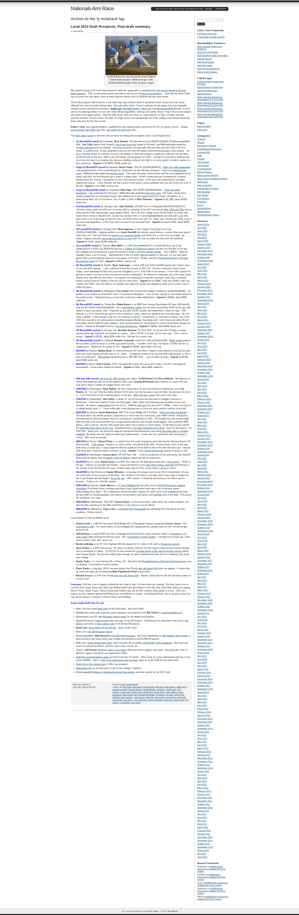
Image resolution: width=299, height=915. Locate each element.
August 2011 (203, 811)
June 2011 (202, 817)
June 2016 (202, 620)
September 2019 (205, 491)
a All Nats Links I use (207, 34)
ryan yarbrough (140, 700)
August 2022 (203, 379)
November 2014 (204, 682)
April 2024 (202, 317)
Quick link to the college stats (91, 664)
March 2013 (203, 748)
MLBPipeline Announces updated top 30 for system (211, 869)
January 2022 (203, 402)
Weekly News (203, 212)
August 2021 (203, 415)
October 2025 (203, 257)
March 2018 (203, 550)
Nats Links (202, 129)
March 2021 (203, 432)
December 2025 (204, 251)
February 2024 (204, 323)
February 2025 (204, 284)
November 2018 (204, 524)
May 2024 (202, 313)
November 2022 (204, 369)
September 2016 (205, 610)
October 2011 (203, 804)
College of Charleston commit (140, 248)
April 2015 (202, 666)
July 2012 (201, 775)
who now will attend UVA (126, 575)
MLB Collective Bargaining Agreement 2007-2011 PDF (210, 98)
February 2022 (204, 399)
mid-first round (116, 173)
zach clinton (136, 703)
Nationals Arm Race (92, 8)
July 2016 (201, 616)
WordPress (173, 911)
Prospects (202, 202)
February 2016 (204, 633)
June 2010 (202, 857)
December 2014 (204, 679)
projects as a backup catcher (126, 235)
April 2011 (202, 824)
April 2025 (202, 277)
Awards (200, 142)
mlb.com (142, 405)
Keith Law (116, 108)
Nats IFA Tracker (204, 65)
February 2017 (204, 593)
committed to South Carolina (141, 537)
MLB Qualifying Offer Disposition (212, 55)
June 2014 (202, 699)
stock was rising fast (126, 144)
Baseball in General (206, 146)
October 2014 (203, 686)
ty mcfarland (124, 703)
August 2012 (203, 771)
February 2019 (204, 514)
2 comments (77, 31)
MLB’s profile (175, 340)
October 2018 (203, 527)
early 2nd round (86, 147)
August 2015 (203, 653)
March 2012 (203, 788)
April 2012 (202, 784)
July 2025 (201, 267)
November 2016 (204, 603)
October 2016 (203, 606)
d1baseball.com (84, 668)
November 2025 (204, 254)
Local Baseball (131, 684)
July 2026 (201, 228)
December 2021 (204, 406)
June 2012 (202, 778)
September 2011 (205, 807)
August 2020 (203, 455)
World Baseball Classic (208, 215)
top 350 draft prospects (123, 635)
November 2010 (204, 840)
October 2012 (203, 765)
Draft (123, 684)
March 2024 (203, 320)
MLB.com (146, 108)
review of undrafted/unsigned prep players (114, 672)
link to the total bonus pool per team (120, 660)
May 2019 (202, 504)
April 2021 (202, 429)
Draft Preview (102, 620)
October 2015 (203, 646)
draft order (103, 608)
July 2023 (201, 343)
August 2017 (203, 574)
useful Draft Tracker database (157, 643)
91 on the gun (118, 478)
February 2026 (204, 244)
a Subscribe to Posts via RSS (211, 37)
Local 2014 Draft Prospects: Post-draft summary (110, 26)
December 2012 (204, 758)
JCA (199, 883)
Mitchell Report (204, 94)
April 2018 (202, 547)
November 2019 (204, 485)
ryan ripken (128, 700)
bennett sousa (149, 687)
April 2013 (202, 745)
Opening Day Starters (207, 72)
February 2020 (204, 475)
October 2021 (203, 412)
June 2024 (202, 310)
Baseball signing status (114, 616)
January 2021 (203, 438)
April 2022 (202, 392)
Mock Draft (94, 627)
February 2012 (204, 791)
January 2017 (203, 597)
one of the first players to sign (117, 238)
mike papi (150, 697)
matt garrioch (139, 697)
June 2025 (202, 270)
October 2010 (203, 844)
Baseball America (131, 108)
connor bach (125, 692)
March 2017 (203, 590)
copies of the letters (117, 650)
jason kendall (139, 695)
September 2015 (205, 649)
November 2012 (204, 761)
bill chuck (160, 687)
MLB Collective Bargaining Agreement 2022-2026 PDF (210, 115)
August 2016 (203, 613)
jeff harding (150, 695)
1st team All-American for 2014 (148, 428)
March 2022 (203, 396)
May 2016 (202, 623)
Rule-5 (200, 205)
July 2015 (201, 656)
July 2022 (201, 382)
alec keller (127, 687)
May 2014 (202, 702)
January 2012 (203, 794)
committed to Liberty (131, 307)
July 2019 (201, 498)
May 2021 (202, 425)
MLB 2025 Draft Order (207, 52)
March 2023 (203, 356)
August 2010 (203, 850)
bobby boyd (181, 687)
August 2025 (203, 264)
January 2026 (203, 247)
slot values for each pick (118, 130)
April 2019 (202, 508)
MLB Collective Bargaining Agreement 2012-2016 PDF (210, 104)
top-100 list (110, 627)
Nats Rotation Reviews (208, 188)
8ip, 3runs (110, 212)
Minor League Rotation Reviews (212, 179)
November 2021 (204, 409)
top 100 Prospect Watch (100, 631)
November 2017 (204, 564)
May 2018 (202, 544)
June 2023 (202, 346)
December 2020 (204, 442)
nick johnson (171, 697)
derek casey (137, 692)
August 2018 (203, 534)
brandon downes (135, 690)
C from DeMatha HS (129, 485)
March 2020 (203, 471)
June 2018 (202, 541)
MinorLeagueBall (164, 108)
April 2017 (202, 587)
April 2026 (202, 238)
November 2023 (204, 330)
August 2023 (203, 340)
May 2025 (202, 274)
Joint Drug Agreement (207, 90)
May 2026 (202, 234)
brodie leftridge (149, 690)
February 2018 (204, 554)
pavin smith (117, 700)
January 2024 (203, 326)
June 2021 (202, 422)
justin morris (179, 695)
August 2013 (203, 732)
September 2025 (205, 261)
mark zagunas (127, 697)
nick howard (160, 697)
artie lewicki (137, 687)
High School (203, 165)
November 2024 (204, 294)
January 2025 (203, 287)
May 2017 (202, 583)
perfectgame (104, 405)
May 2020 (202, 465)
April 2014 (202, 705)
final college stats (106, 623)
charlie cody (171, 690)
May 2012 (202, 781)
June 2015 (202, 659)
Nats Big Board (204, 59)
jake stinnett (128, 695)
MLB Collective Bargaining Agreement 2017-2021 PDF (210, 110)
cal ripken (161, 690)
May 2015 (202, 662)
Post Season (203, 198)
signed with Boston (153, 450)
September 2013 (205, 728)
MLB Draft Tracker (84, 135)
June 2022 (202, 386)
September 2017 (205, 570)
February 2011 (204, 831)
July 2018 (201, 537)
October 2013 (203, 725)
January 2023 (203, 363)
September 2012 (205, 768)
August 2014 (203, 692)
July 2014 (201, 695)
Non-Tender (203, 195)
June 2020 (202, 462)
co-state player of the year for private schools (159, 551)
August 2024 (203, 303)
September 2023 (205, 336)
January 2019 (203, 518)
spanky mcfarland (155, 700)
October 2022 (203, 373)
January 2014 (203, 715)
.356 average (103, 357)
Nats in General (204, 185)
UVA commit (98, 444)
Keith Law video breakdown (176, 167)
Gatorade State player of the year (96, 428)
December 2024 (204, 290)
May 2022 (202, 389)
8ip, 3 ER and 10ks (174, 209)
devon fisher (159, 692)
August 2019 (203, 494)
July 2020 (201, 458)
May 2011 (201, 821)
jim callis (169, 695)
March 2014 (203, 709)
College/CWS (203, 152)
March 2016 (203, 630)
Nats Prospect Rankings (208, 69)
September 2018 (205, 531)
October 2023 (203, 333)
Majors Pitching (204, 172)
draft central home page (100, 643)
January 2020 (203, 478)
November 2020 (204, 445)
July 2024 (201, 307)
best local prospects (152, 93)
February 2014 (204, 712)
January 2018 (203, 557)
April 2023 (202, 353)
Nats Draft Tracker (205, 62)
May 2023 (202, 350)
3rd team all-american (126, 326)
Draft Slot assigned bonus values (92, 657)
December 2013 (204, 719)
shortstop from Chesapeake (132, 509)
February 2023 (204, 359)
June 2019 (202, 501)
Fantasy (201, 159)
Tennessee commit (169, 544)
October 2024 (203, 297)
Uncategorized (204, 208)
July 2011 (201, 814)
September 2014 (205, 689)
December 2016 (204, 600)
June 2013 (202, 738)
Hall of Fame (203, 162)
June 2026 (202, 231)
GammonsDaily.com (172, 612)
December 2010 (204, 837)
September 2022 (205, 376)
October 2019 (203, 488)
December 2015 (204, 639)
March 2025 (203, 280)
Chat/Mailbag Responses (209, 149)
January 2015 (203, 676)
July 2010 (201, 854)
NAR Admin (202, 182)
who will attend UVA (148, 568)
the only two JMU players (112, 378)
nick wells (182, 697)
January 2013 (203, 755)
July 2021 (201, 419)
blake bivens (170, 687)
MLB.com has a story (144, 395)
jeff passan (160, 695)
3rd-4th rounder (153, 252)
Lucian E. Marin (151, 911)
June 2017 (202, 580)
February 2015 (204, 672)
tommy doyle (178, 700)
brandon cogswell (119, 690)
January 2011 (203, 834)
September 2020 (205, 452)
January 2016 (203, 636)
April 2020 (202, 468)
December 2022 (204, 366)
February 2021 (204, 435)
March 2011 (202, 827)
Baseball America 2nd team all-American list (164, 561)
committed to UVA (85, 526)
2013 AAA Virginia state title (160, 465)
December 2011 (204, 798)
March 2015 (203, 669)
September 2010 (205, 847)
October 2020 (203, 448)
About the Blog (204, 126)
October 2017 (203, 567)
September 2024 (205, 300)
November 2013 (204, 722)
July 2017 (201, 577)
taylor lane (168, 700)
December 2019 (204, 481)
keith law (116, 697)
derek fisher (148, 692)
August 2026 (203, 224)
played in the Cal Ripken (118, 458)
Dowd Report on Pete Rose (210, 87)
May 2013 (202, 742)
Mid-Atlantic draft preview (175, 635)
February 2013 (204, 751)
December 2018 (204, 521)
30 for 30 (201, 139)
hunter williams (171, 692)
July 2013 (201, 735)
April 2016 (202, 626)
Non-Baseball (203, 192)
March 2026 (203, 241)
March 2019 (203, 511)
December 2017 (204, 560)
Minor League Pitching (208, 175)
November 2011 (204, 801)
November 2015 (204, 643)
